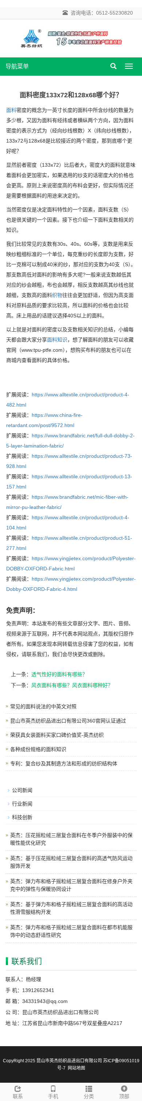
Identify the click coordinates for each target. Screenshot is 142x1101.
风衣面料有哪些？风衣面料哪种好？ (72, 685)
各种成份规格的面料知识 (38, 749)
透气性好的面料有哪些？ (59, 674)
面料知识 (57, 340)
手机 (53, 1096)
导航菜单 (17, 66)
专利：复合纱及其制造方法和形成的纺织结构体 (63, 763)
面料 (11, 110)
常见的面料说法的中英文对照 (43, 706)
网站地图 (76, 1068)
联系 (18, 1096)
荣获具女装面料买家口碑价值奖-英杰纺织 (57, 735)
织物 (57, 295)
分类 (89, 1096)
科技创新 (22, 817)
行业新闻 (22, 804)
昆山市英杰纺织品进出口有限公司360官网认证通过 (68, 721)
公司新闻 (22, 790)
